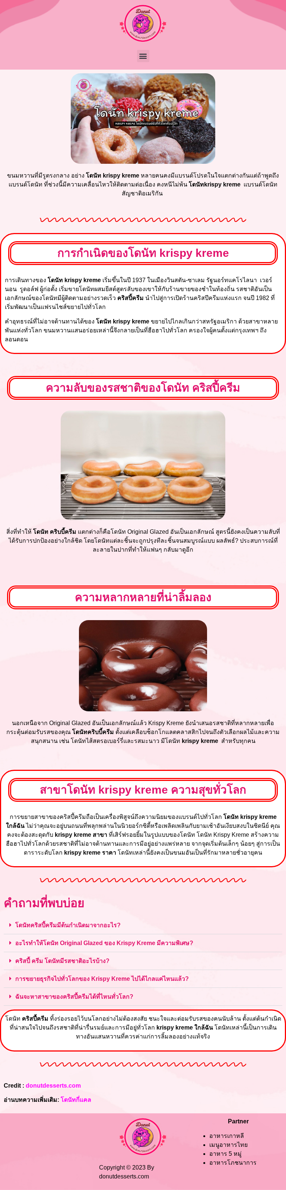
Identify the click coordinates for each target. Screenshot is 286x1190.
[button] (143, 56)
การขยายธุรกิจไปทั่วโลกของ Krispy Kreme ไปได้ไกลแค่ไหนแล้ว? (102, 979)
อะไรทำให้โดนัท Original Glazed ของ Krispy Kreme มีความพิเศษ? (104, 943)
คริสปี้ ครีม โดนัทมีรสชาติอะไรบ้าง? (62, 961)
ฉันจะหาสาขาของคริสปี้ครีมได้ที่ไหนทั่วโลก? (74, 996)
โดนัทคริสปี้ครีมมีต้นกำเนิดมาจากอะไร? (68, 925)
